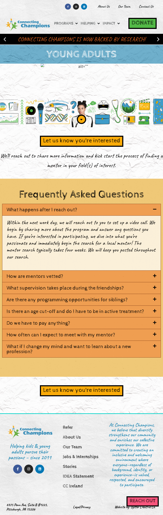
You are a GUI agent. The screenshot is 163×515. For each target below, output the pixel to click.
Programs (63, 23)
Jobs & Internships (80, 456)
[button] (4, 39)
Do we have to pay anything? (38, 323)
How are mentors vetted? (35, 276)
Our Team (124, 6)
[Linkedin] (84, 7)
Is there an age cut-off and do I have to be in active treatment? (75, 311)
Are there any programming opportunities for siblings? (67, 300)
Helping (88, 23)
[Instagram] (76, 7)
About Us (104, 6)
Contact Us (146, 6)
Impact (109, 23)
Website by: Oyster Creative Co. (135, 507)
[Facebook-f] (68, 7)
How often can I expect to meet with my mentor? (61, 335)
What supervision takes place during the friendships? (65, 288)
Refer (68, 427)
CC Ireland (73, 486)
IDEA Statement (78, 476)
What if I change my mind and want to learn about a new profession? (69, 349)
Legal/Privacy (81, 507)
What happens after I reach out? (42, 210)
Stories (70, 466)
